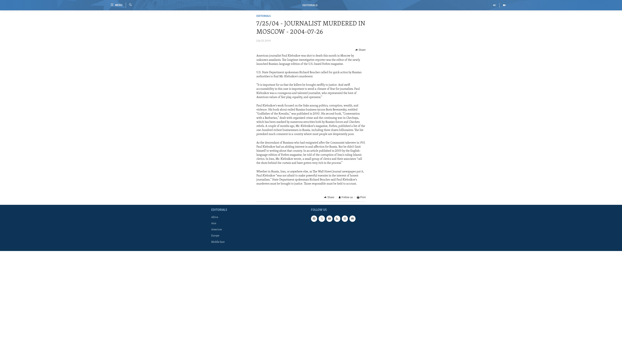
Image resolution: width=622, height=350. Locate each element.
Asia (213, 223)
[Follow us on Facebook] (314, 219)
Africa (214, 217)
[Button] (360, 50)
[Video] (504, 5)
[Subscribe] (352, 219)
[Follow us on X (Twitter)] (322, 219)
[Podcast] (345, 219)
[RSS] (337, 219)
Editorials (263, 16)
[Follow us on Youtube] (329, 219)
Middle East (218, 242)
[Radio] (495, 5)
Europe (215, 235)
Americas (216, 229)
